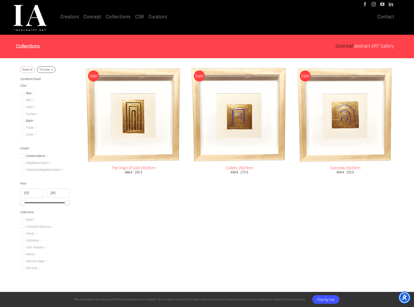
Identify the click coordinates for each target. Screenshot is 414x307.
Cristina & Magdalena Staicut (43, 169)
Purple (30, 127)
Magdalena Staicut (37, 162)
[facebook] (365, 4)
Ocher (29, 134)
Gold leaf (344, 46)
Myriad (30, 254)
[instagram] (374, 4)
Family (30, 233)
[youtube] (382, 4)
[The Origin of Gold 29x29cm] (133, 69)
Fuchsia (31, 114)
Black (29, 120)
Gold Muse (32, 240)
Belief (29, 219)
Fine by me (325, 299)
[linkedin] (391, 4)
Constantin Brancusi (38, 226)
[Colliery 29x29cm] (239, 69)
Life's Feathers (35, 247)
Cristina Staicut (35, 156)
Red (28, 100)
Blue (28, 93)
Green (29, 107)
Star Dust (32, 268)
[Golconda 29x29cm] (345, 69)
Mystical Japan (35, 261)
